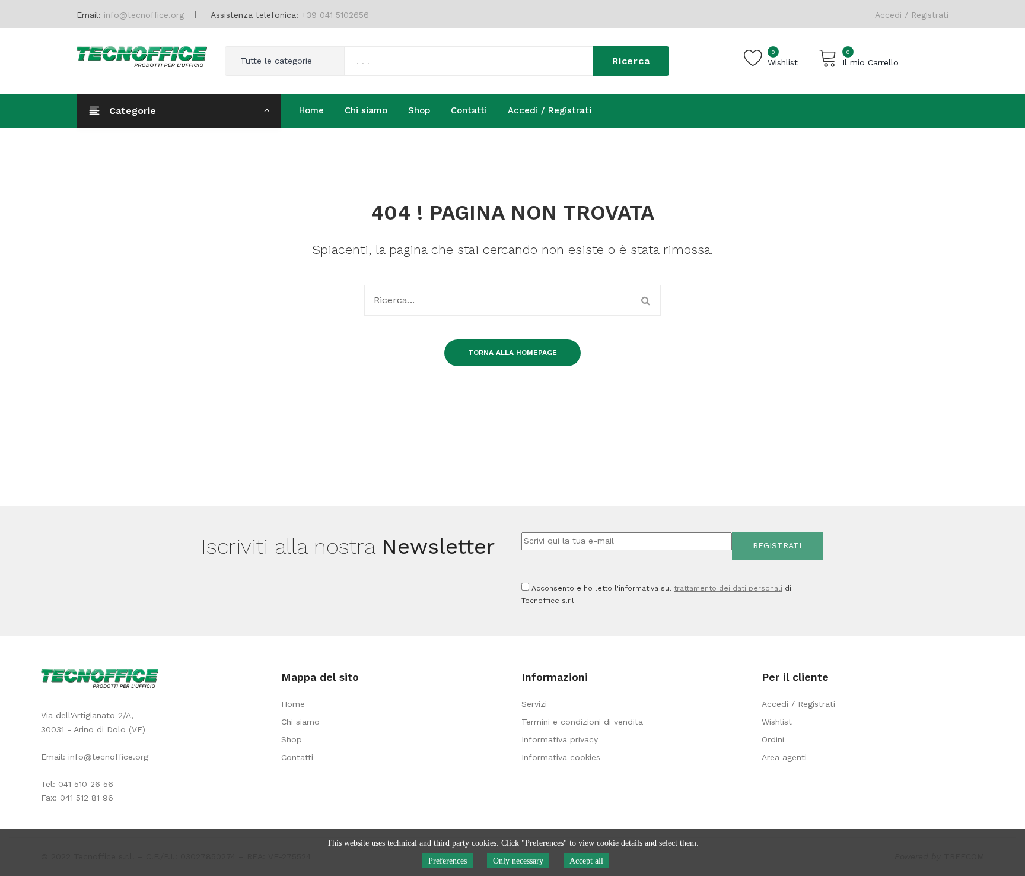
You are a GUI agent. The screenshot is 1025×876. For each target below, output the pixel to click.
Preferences (447, 860)
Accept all (586, 860)
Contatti (297, 757)
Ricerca (631, 60)
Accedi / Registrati (911, 15)
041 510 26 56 (85, 784)
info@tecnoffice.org (108, 756)
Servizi (534, 704)
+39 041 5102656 (335, 15)
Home (293, 704)
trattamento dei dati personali (728, 588)
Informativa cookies (560, 757)
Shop (291, 739)
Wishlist (777, 721)
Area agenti (784, 757)
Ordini (773, 739)
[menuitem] (311, 110)
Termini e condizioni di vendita (582, 721)
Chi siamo (300, 721)
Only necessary (518, 860)
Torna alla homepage (512, 352)
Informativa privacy (559, 739)
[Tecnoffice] (142, 56)
